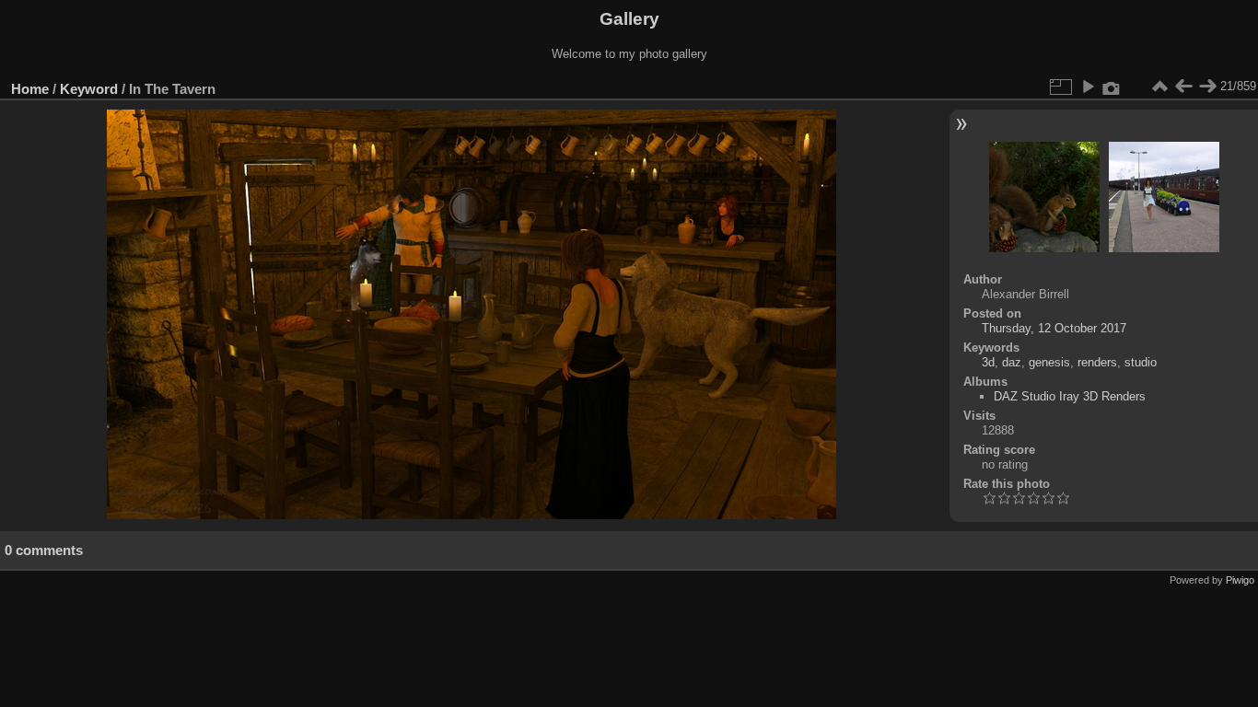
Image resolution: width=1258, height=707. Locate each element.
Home (30, 89)
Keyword (89, 89)
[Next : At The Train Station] (1207, 87)
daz (1011, 362)
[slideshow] (1088, 87)
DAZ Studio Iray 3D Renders (1070, 396)
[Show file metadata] (1112, 87)
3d (988, 362)
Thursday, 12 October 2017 (1054, 328)
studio (1140, 362)
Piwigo (1240, 579)
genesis (1049, 362)
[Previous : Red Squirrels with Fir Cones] (1183, 87)
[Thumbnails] (1159, 87)
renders (1097, 362)
